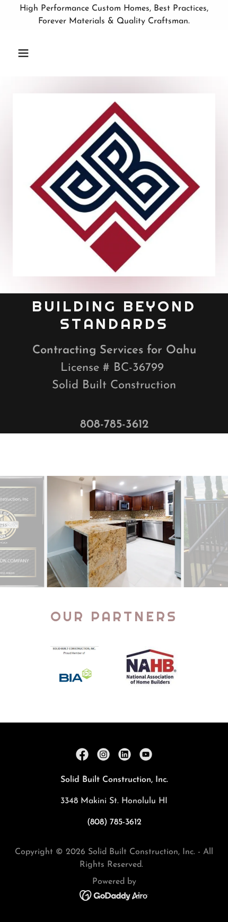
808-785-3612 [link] (114, 425)
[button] (36, 53)
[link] (82, 754)
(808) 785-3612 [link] (114, 822)
